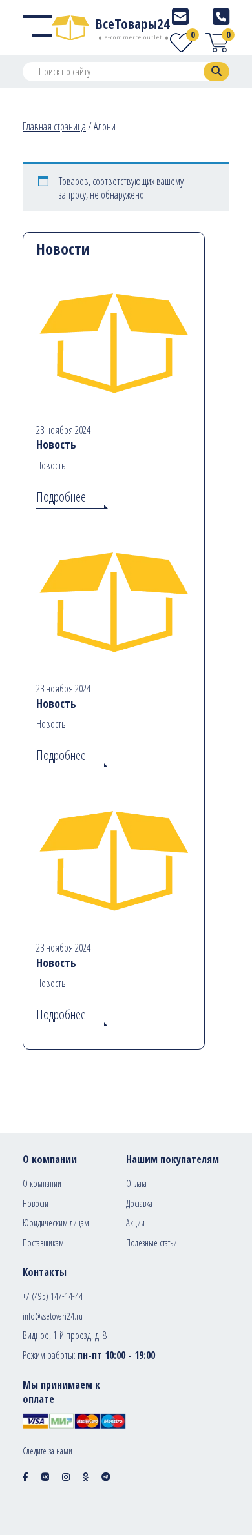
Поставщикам (43, 1243)
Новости (35, 1203)
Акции (135, 1223)
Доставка (139, 1203)
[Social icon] (25, 1477)
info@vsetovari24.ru (53, 1316)
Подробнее (61, 496)
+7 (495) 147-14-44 (53, 1296)
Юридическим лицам (56, 1223)
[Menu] (37, 28)
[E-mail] (180, 16)
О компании (42, 1183)
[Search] (216, 71)
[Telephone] (221, 16)
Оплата (136, 1183)
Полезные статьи (151, 1243)
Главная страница (54, 126)
